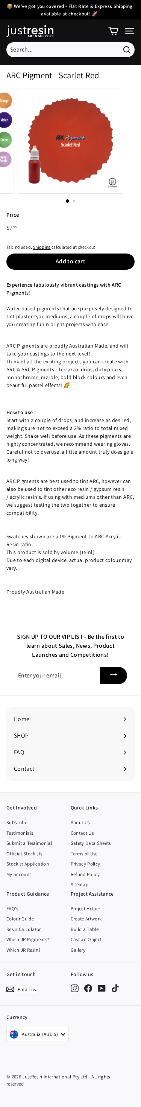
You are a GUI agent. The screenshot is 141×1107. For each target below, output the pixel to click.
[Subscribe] (113, 676)
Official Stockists (24, 853)
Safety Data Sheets (91, 843)
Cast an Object (86, 939)
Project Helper (85, 908)
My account (18, 874)
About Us (80, 822)
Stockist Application (27, 864)
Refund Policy (85, 874)
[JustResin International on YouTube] (102, 988)
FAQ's (12, 908)
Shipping (42, 247)
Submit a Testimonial (29, 843)
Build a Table (85, 929)
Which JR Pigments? (27, 939)
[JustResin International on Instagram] (75, 988)
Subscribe (16, 822)
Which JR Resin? (23, 950)
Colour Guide (20, 919)
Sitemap (79, 884)
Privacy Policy (85, 864)
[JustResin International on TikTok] (115, 988)
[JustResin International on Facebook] (88, 988)
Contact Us (82, 833)
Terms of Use (84, 853)
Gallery (78, 950)
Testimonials (19, 833)
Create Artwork (86, 919)
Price (13, 214)
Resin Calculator (23, 929)
